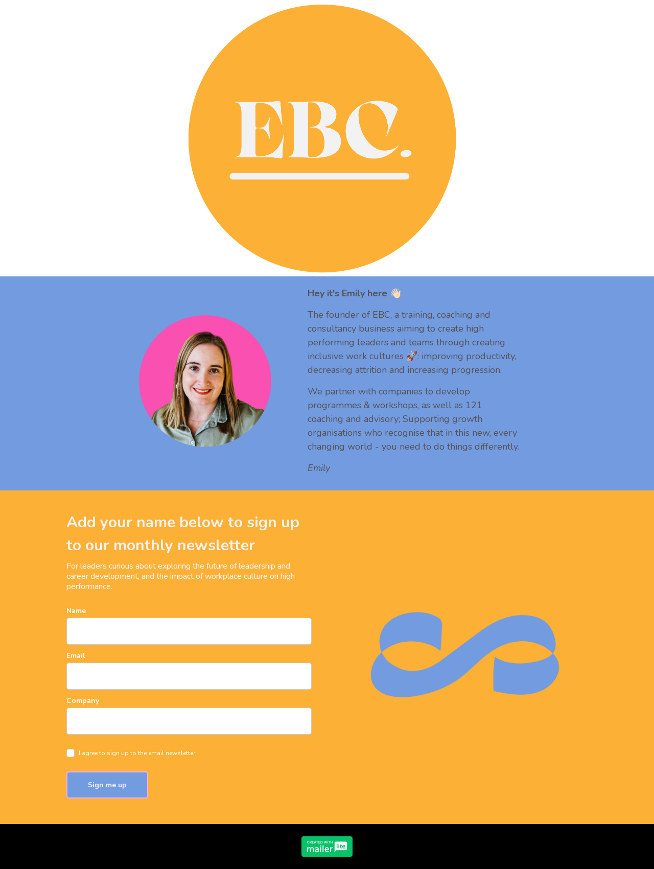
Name (76, 611)
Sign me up (107, 785)
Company (82, 701)
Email (75, 656)
